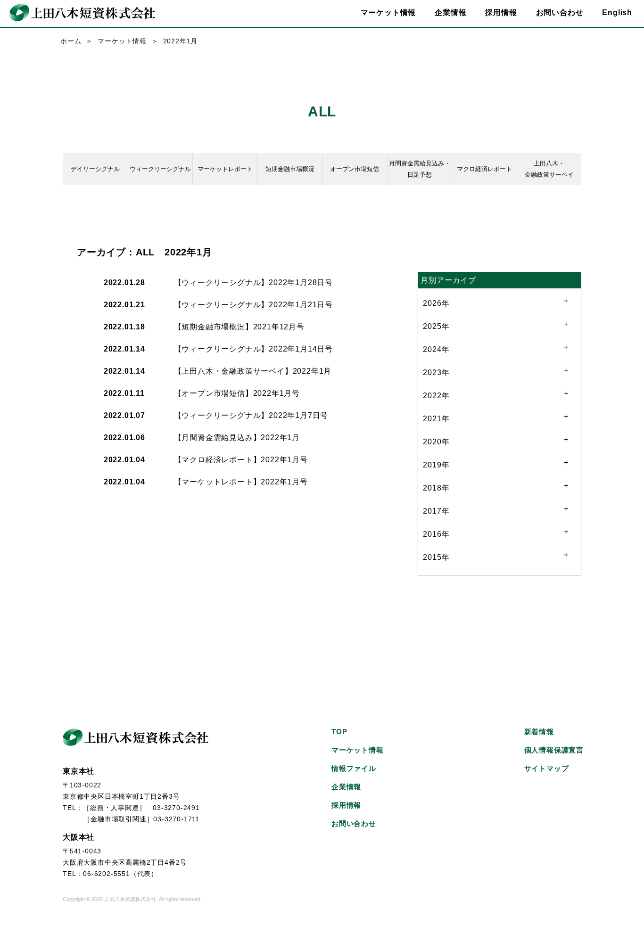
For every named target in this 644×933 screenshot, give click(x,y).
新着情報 (539, 732)
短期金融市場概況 (289, 168)
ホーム (70, 41)
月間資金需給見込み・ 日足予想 (419, 169)
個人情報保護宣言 (554, 750)
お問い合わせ (560, 12)
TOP (339, 732)
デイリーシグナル (95, 168)
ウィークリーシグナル (160, 168)
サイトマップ (546, 768)
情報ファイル (353, 768)
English (617, 12)
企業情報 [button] (450, 12)
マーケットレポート (225, 168)
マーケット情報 (122, 41)
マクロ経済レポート (484, 168)
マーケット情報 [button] (388, 12)
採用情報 (501, 12)
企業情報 (346, 787)
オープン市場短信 (354, 168)
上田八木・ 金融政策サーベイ (549, 169)
